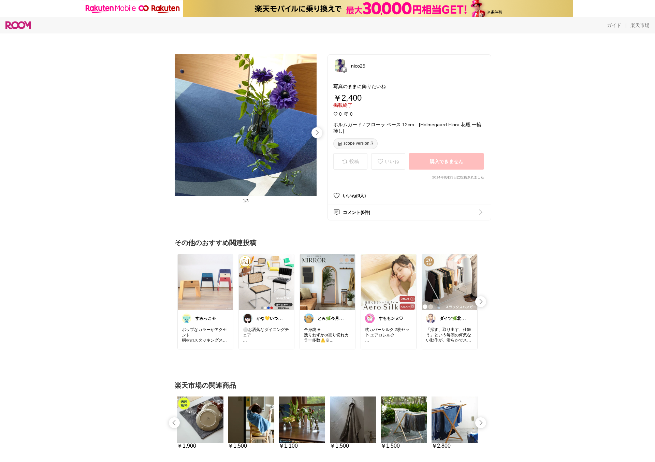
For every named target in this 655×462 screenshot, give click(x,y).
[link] (205, 281)
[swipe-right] (316, 132)
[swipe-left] (174, 422)
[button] (340, 65)
